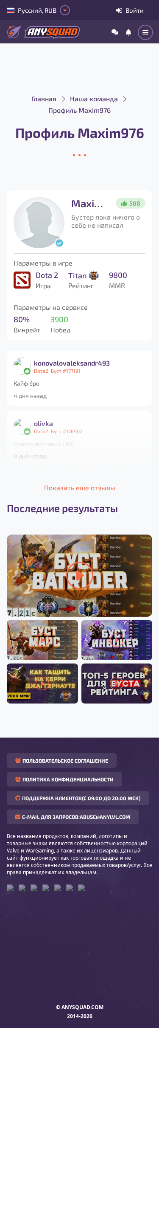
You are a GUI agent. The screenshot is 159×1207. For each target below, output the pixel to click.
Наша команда (94, 98)
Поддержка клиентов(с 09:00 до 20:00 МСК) (81, 798)
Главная (43, 98)
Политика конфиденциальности (68, 779)
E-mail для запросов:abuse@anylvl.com (76, 817)
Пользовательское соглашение (65, 761)
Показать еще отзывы (79, 487)
